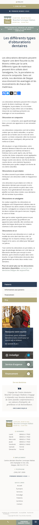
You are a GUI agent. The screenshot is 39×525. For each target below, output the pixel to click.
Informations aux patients (14, 290)
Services (20, 492)
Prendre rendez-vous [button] (20, 11)
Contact (19, 504)
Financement (9, 295)
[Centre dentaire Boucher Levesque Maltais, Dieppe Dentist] (19, 426)
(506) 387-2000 (20, 6)
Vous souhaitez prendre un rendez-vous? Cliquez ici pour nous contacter (19, 29)
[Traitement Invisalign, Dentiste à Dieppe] (17, 358)
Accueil (19, 485)
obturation (7, 121)
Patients (20, 498)
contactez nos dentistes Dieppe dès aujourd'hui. (17, 269)
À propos (19, 489)
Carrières (19, 501)
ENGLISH (20, 2)
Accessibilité (22, 513)
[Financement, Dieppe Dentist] (17, 377)
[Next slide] (37, 29)
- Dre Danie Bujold (19, 408)
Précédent (6, 514)
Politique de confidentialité (10, 513)
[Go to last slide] (1, 29)
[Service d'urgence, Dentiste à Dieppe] (17, 368)
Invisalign (19, 495)
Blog (6, 300)
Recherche (30, 513)
